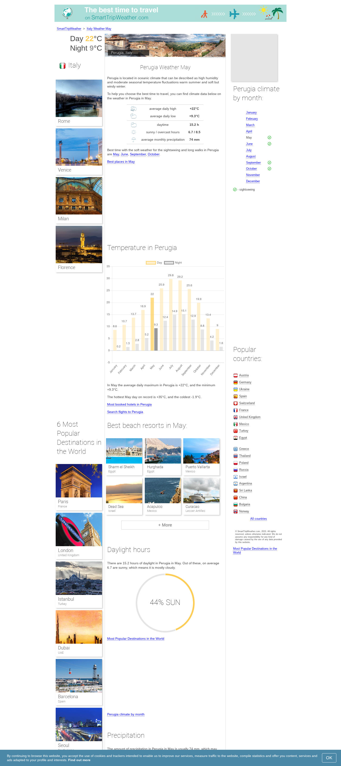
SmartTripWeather (69, 28)
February (252, 118)
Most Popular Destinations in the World (135, 638)
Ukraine (244, 389)
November (253, 175)
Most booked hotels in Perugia (129, 404)
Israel (243, 476)
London (65, 550)
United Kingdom (68, 555)
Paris (63, 501)
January (251, 112)
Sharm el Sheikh (121, 467)
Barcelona (68, 696)
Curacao (192, 506)
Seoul (63, 745)
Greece (244, 449)
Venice (64, 170)
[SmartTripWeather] (170, 22)
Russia (243, 469)
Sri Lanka (245, 490)
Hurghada (155, 467)
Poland (243, 462)
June (124, 154)
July (249, 150)
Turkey (62, 604)
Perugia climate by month (126, 714)
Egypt (243, 437)
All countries (258, 518)
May (116, 154)
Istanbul (66, 599)
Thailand (245, 456)
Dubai (64, 648)
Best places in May (121, 161)
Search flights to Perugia (125, 412)
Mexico (244, 424)
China (243, 497)
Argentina (245, 483)
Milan (63, 218)
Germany (245, 382)
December (253, 181)
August (251, 156)
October (153, 154)
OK (329, 757)
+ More (165, 525)
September (138, 154)
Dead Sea (116, 506)
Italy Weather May (99, 28)
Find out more (79, 760)
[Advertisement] (165, 199)
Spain (61, 701)
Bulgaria (244, 504)
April (249, 131)
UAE (61, 652)
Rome (64, 121)
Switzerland (247, 403)
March (250, 125)
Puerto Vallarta (198, 467)
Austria (244, 375)
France (62, 506)
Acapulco (154, 506)
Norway (244, 511)
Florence (66, 267)
